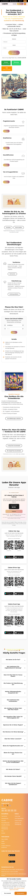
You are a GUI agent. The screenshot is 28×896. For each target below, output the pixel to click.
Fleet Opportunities (19, 818)
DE (12, 810)
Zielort (14, 45)
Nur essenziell (7, 893)
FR (9, 810)
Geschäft (3, 820)
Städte (2, 841)
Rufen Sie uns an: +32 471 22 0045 (9, 871)
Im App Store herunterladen (14, 445)
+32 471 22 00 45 (22, 57)
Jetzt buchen (12, 273)
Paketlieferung (4, 818)
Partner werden (18, 820)
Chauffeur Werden (5, 824)
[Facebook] (2, 805)
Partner (3, 843)
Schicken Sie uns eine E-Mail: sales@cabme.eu (12, 869)
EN (2, 810)
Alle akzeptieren (20, 893)
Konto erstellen (18, 227)
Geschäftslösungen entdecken (14, 418)
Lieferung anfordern (13, 294)
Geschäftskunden (5, 822)
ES (15, 810)
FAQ (2, 830)
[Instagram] (5, 805)
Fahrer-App (17, 816)
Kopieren (14, 511)
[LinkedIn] (10, 805)
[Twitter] (7, 805)
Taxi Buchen (4, 816)
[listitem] (6, 63)
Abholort (14, 39)
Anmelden (15, 3)
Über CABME (4, 839)
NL (5, 810)
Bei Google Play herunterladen (14, 450)
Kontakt (3, 833)
